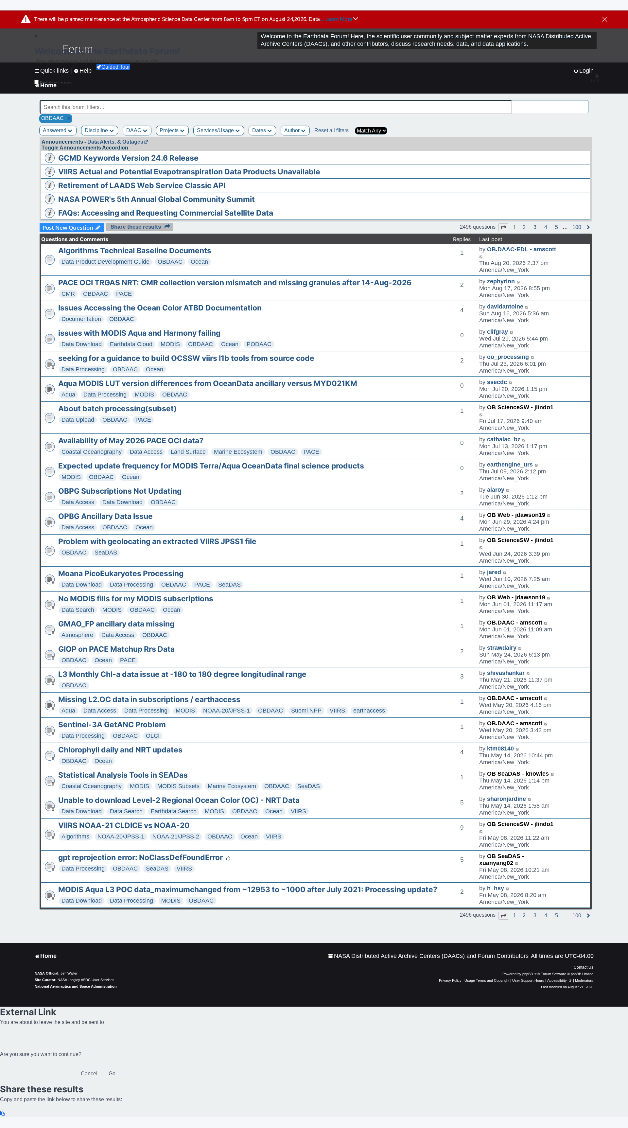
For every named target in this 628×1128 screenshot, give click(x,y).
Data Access (146, 452)
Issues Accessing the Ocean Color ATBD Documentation (160, 307)
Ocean (199, 261)
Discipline (97, 130)
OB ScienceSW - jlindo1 (520, 407)
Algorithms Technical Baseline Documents (134, 250)
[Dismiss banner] (604, 19)
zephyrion (501, 281)
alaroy (495, 489)
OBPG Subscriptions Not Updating (120, 491)
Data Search (77, 610)
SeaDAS (106, 552)
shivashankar (506, 673)
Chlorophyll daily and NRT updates (120, 749)
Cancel (89, 1073)
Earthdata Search (174, 811)
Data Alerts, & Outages (115, 142)
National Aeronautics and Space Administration (76, 986)
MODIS (170, 344)
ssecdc (497, 382)
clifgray (497, 331)
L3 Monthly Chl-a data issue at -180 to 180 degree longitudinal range (182, 674)
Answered (55, 130)
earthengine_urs (510, 464)
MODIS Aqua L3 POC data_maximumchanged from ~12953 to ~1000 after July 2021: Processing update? (247, 889)
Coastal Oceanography (91, 452)
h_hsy (495, 888)
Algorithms (75, 836)
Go (112, 1073)
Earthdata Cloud (131, 344)
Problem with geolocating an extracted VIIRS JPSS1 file (157, 541)
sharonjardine (506, 799)
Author (292, 130)
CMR (68, 294)
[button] (503, 227)
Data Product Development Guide (105, 261)
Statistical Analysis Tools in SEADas (123, 775)
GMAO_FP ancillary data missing (116, 623)
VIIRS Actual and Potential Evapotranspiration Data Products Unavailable (189, 171)
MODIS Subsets (178, 786)
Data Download (81, 344)
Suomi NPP (306, 710)
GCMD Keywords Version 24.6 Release (128, 158)
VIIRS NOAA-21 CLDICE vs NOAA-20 (124, 825)
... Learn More (337, 19)
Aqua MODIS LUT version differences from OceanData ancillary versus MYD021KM (207, 383)
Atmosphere (77, 635)
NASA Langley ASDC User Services (86, 980)
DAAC (134, 130)
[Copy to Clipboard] (2, 1113)
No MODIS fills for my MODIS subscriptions (135, 598)
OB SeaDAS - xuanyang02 (501, 859)
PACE (124, 294)
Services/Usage (216, 130)
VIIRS (337, 710)
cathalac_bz (503, 439)
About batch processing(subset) (117, 408)
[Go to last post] (481, 256)
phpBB (527, 974)
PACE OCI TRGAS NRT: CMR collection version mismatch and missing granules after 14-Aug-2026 (234, 282)
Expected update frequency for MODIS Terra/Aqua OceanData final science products (211, 465)
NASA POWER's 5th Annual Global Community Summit (156, 199)
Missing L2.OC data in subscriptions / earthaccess (149, 699)
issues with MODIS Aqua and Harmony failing (139, 333)
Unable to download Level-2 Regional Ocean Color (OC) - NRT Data (179, 800)
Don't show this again (56, 82)
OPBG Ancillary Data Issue (105, 516)
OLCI (153, 735)
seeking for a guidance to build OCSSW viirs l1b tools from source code (186, 358)
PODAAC (259, 344)
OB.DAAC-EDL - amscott (521, 249)
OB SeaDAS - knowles (518, 773)
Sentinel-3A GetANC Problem (112, 724)
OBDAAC (170, 261)
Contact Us (583, 967)
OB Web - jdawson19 (516, 515)
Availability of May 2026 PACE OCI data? (130, 440)
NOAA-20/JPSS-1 (226, 710)
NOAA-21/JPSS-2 (175, 836)
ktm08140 (500, 748)
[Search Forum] (584, 103)
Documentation (81, 319)
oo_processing (508, 357)
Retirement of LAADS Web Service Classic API (141, 185)
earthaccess (369, 710)
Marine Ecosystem (238, 452)
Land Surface (188, 452)
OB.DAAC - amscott (514, 622)
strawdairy (501, 647)
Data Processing (83, 369)
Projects (170, 130)
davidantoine (505, 306)
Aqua (68, 394)
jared (494, 572)
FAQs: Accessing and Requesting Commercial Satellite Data (165, 213)
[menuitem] (428, 956)
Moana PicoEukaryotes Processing (120, 573)
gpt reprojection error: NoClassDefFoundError (140, 857)
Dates (259, 130)
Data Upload (77, 419)
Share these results (136, 227)
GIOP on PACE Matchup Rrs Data (116, 649)
